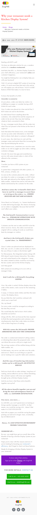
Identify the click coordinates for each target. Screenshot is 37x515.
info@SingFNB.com (23, 482)
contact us (27, 470)
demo (19, 460)
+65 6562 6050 (23, 476)
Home (5, 27)
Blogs (11, 27)
